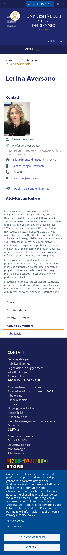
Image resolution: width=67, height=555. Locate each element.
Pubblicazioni (15, 333)
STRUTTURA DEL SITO (19, 445)
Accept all (32, 547)
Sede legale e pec (19, 359)
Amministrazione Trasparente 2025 (30, 391)
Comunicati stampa (20, 436)
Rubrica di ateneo (19, 363)
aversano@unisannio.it (27, 178)
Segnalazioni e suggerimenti (26, 368)
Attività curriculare (20, 326)
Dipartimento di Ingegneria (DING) (35, 159)
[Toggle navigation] (4, 4)
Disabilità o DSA (17, 417)
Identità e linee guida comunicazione (31, 421)
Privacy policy (15, 520)
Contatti (12, 302)
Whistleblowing (17, 372)
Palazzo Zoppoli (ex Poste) (29, 166)
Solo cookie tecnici (32, 537)
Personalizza (15, 526)
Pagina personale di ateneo (32, 188)
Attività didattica (17, 310)
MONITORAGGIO (16, 449)
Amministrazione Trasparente (27, 387)
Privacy (12, 404)
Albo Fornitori (16, 453)
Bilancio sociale (17, 400)
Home (9, 60)
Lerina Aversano (27, 60)
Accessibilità (16, 413)
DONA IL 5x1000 (17, 440)
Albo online (15, 395)
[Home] (13, 21)
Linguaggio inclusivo (21, 408)
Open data (14, 425)
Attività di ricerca (18, 318)
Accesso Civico (17, 376)
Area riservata (38, 4)
